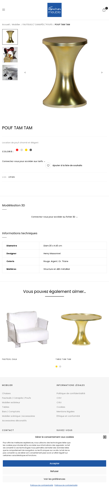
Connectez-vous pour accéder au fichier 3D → (54, 216)
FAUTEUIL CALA (9, 359)
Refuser (54, 471)
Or (59, 261)
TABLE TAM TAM (63, 359)
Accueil (6, 24)
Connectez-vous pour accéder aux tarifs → (23, 161)
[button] (104, 437)
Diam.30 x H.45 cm (53, 245)
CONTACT (8, 430)
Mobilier (16, 24)
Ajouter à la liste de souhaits (67, 165)
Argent (54, 261)
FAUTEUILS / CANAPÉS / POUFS (37, 24)
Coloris (7, 151)
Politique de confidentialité (41, 485)
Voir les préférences (54, 479)
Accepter (54, 463)
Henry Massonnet (52, 253)
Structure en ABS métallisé (57, 269)
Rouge (47, 261)
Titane (65, 261)
